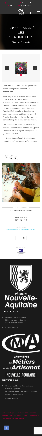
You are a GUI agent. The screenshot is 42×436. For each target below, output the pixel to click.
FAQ (11, 5)
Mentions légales (9, 413)
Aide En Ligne (26, 5)
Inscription (11, 3)
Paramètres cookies (18, 416)
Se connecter (27, 3)
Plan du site (23, 413)
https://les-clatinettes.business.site (21, 229)
